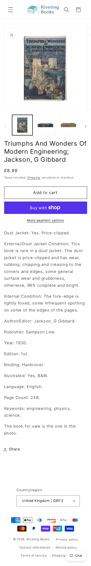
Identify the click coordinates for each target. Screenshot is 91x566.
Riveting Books (38, 539)
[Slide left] (5, 126)
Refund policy (66, 547)
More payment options (45, 220)
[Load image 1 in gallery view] (22, 125)
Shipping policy (64, 555)
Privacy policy (67, 539)
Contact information (34, 547)
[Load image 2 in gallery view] (45, 125)
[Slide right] (85, 126)
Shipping (33, 177)
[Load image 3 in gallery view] (68, 125)
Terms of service (34, 555)
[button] (11, 10)
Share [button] (14, 449)
